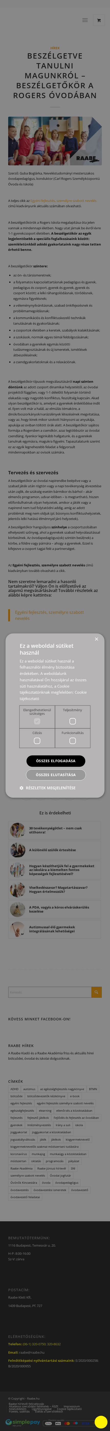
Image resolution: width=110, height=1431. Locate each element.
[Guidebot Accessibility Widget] (101, 1422)
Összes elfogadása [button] (56, 760)
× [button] (96, 639)
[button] (47, 788)
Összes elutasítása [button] (56, 774)
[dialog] (55, 715)
